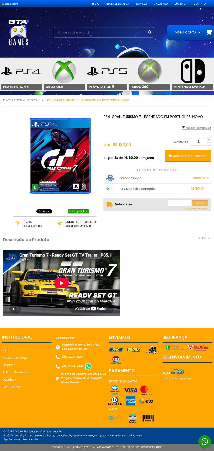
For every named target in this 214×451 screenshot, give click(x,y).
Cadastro (161, 3)
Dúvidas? (181, 3)
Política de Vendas (16, 372)
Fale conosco (13, 387)
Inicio (95, 3)
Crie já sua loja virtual (177, 378)
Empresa (141, 3)
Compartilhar (79, 211)
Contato (200, 3)
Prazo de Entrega (117, 3)
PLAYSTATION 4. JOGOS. (20, 100)
